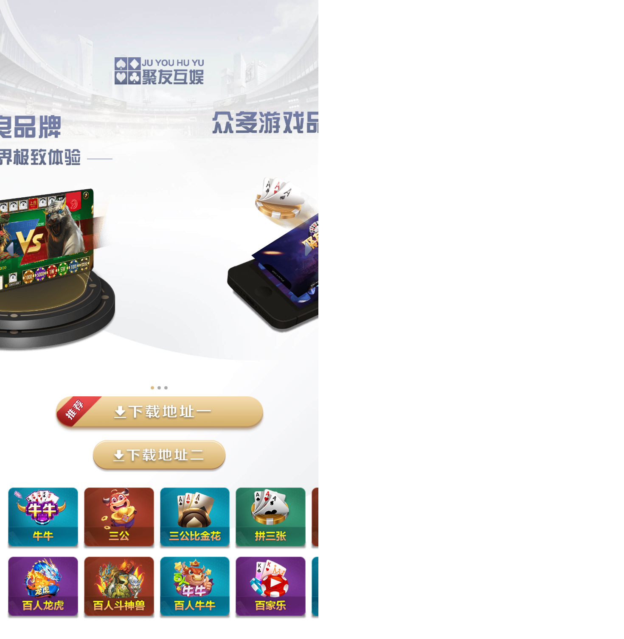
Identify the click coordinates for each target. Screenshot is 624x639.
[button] (10, 249)
